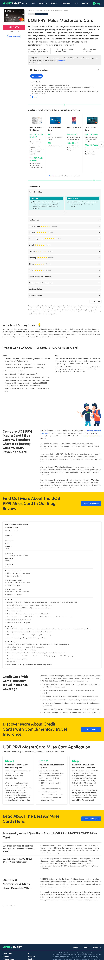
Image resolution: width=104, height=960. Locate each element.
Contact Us (97, 947)
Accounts (54, 3)
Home (30, 10)
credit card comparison (92, 436)
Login (99, 3)
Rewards (85, 3)
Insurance (43, 3)
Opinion (31, 959)
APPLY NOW (14, 27)
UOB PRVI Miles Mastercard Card (57, 10)
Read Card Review (91, 503)
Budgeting (31, 956)
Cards (24, 3)
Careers (85, 947)
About (75, 947)
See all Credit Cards (14, 36)
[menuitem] (24, 3)
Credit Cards (39, 10)
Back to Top (97, 301)
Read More (91, 729)
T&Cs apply (61, 60)
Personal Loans (8, 959)
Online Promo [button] (37, 76)
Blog (76, 3)
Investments (65, 3)
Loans (33, 3)
